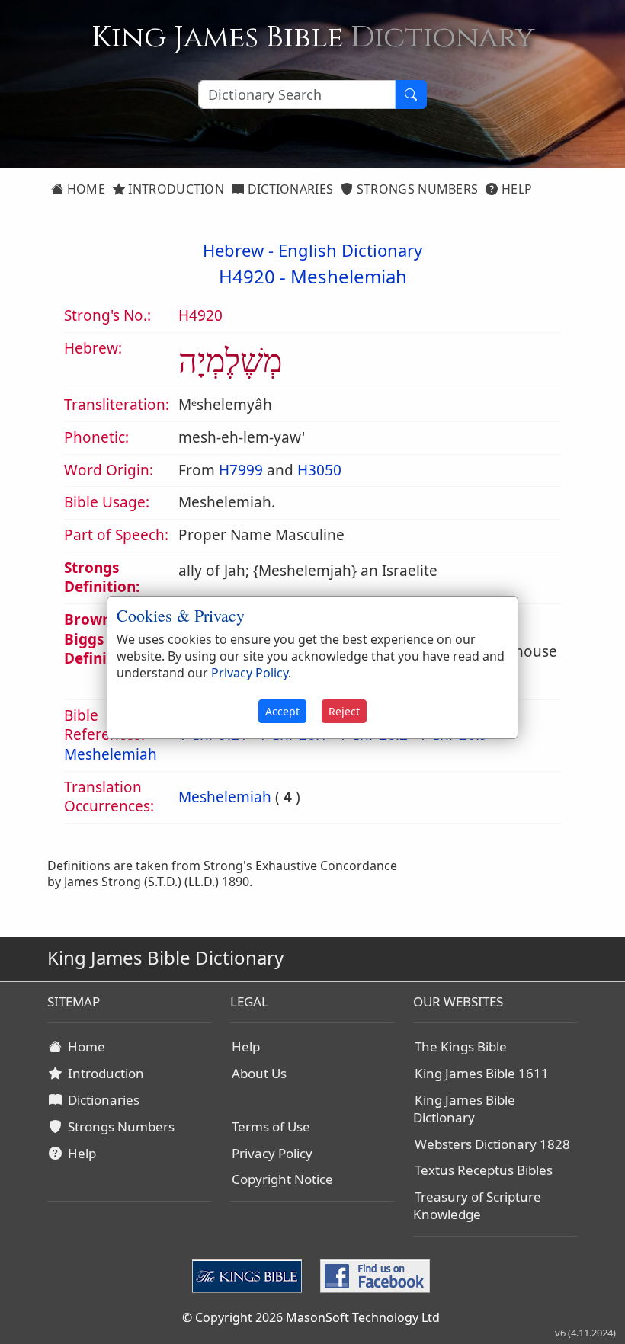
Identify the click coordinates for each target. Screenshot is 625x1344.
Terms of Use (271, 1126)
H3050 (319, 470)
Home (84, 189)
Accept (282, 711)
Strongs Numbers (416, 189)
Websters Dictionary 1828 (492, 1144)
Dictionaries (288, 189)
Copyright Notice (282, 1179)
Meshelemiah (348, 276)
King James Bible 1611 (482, 1073)
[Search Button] (411, 94)
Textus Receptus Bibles (484, 1170)
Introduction (174, 189)
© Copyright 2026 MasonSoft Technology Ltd (311, 1317)
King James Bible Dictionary (464, 1108)
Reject (344, 711)
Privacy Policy (272, 1153)
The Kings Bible (461, 1046)
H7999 (241, 470)
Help (515, 189)
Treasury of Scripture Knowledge (477, 1205)
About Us (259, 1073)
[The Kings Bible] (250, 1275)
